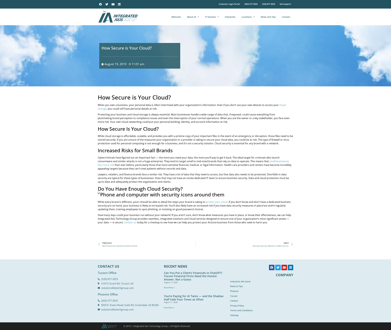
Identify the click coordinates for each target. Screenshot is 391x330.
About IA (191, 16)
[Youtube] (113, 4)
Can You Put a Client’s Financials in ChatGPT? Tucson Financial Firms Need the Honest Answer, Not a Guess (193, 276)
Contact (286, 16)
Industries (230, 16)
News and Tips (268, 16)
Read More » (169, 287)
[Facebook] (100, 4)
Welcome (176, 16)
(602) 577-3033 (251, 4)
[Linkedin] (119, 4)
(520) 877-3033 (268, 4)
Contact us (130, 222)
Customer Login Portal (229, 4)
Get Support (285, 4)
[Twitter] (107, 4)
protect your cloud (216, 202)
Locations (246, 16)
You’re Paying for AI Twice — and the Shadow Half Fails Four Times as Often (193, 297)
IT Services (210, 16)
